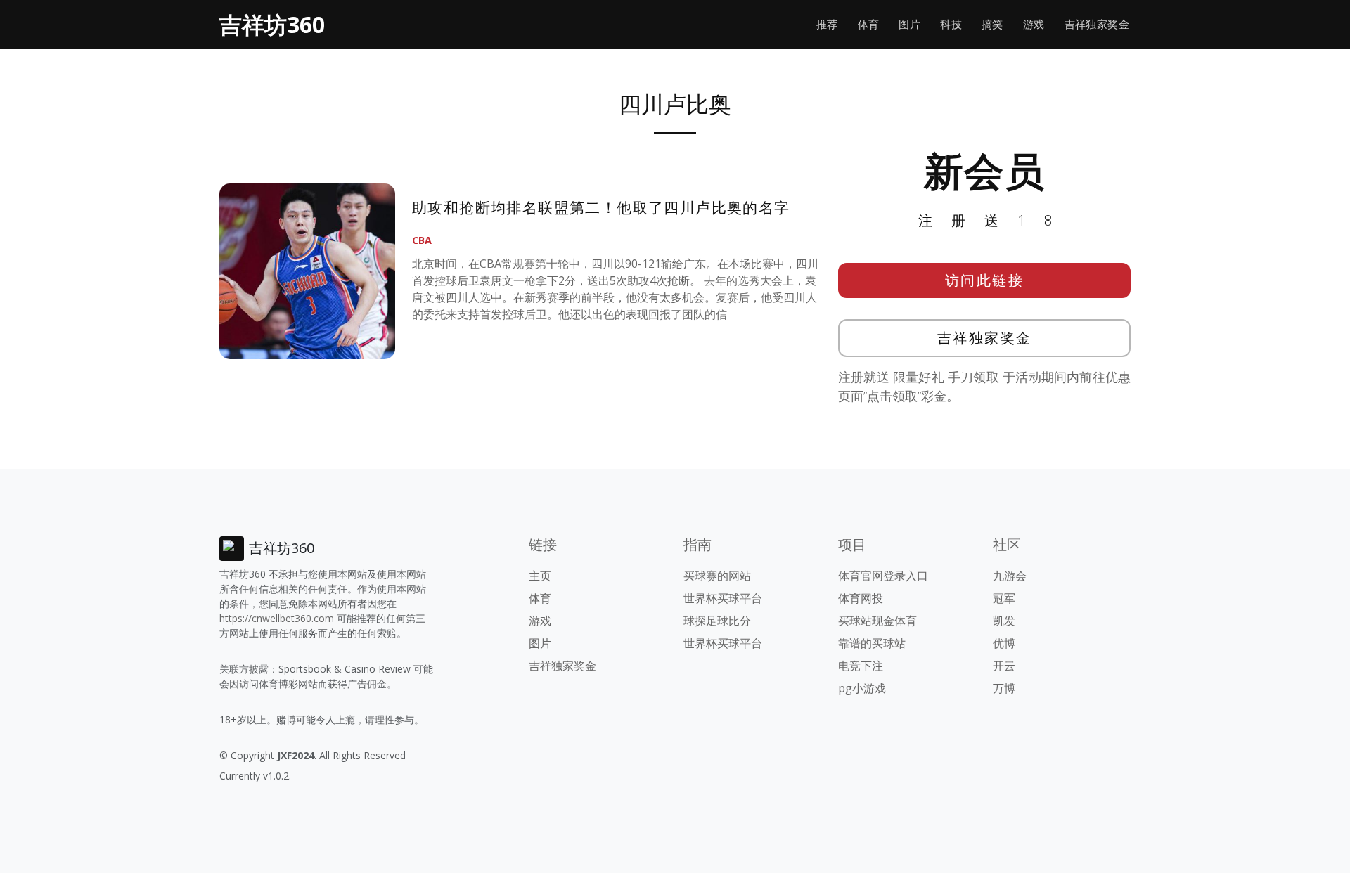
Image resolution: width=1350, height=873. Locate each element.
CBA (422, 240)
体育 (869, 24)
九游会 (1010, 575)
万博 (1004, 688)
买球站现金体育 (877, 620)
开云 (1004, 665)
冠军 (1004, 598)
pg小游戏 (862, 688)
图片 (909, 24)
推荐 (827, 24)
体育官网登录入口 (883, 575)
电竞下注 (860, 665)
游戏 (1034, 24)
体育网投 (860, 598)
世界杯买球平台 (722, 598)
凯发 (1004, 620)
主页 (540, 575)
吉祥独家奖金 (1097, 24)
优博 (1004, 643)
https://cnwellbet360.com (276, 618)
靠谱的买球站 (872, 643)
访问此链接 (984, 280)
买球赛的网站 (717, 575)
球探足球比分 (717, 620)
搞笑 (992, 24)
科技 (951, 24)
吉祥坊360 (272, 24)
